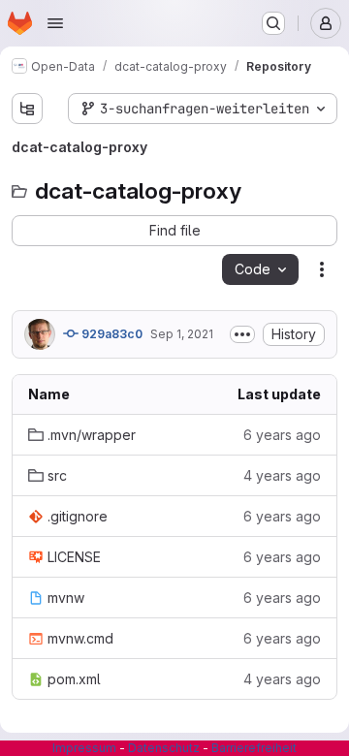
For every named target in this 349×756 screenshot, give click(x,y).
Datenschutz (164, 747)
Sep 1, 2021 (181, 334)
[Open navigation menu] (55, 23)
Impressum (84, 747)
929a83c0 (111, 334)
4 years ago (282, 475)
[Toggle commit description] (242, 334)
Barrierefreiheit (254, 747)
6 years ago (282, 434)
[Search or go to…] (273, 23)
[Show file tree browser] (27, 108)
